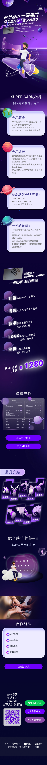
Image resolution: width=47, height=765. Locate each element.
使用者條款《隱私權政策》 (19, 747)
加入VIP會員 (23, 446)
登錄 (37, 747)
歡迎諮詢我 (23, 666)
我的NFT (16, 744)
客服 (29, 744)
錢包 (6, 744)
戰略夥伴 (39, 744)
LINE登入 (36, 703)
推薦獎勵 (36, 719)
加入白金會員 (23, 437)
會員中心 (36, 711)
